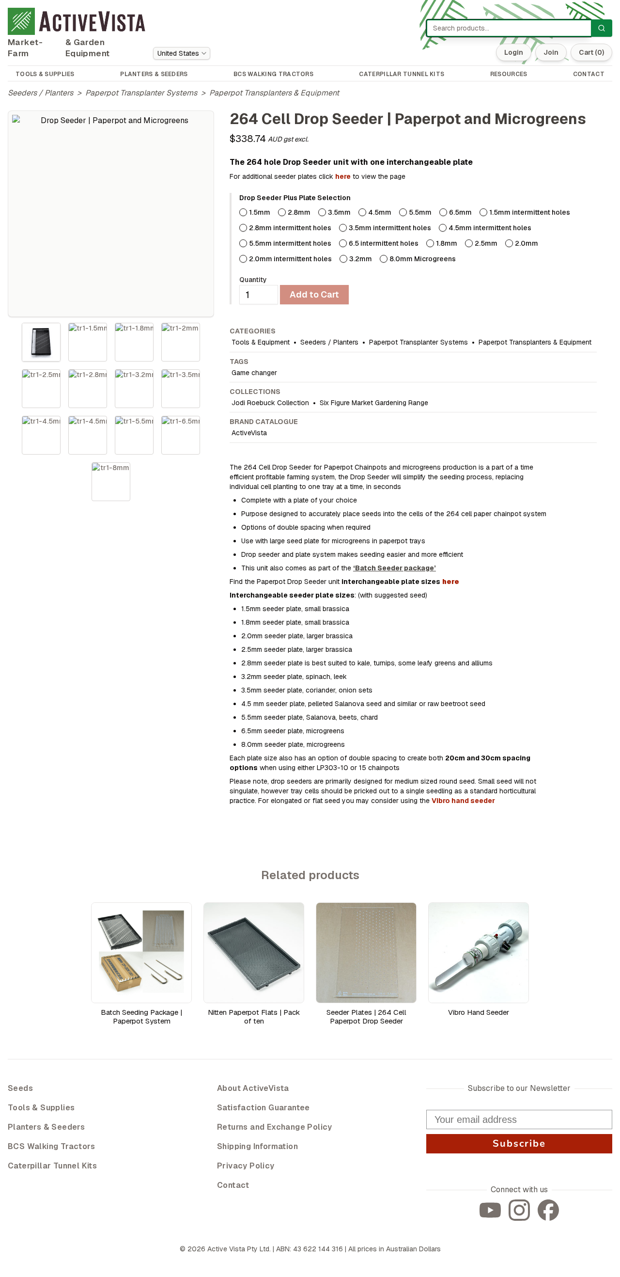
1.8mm (446, 243)
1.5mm (259, 212)
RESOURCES (508, 74)
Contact (233, 1185)
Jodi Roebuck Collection (270, 402)
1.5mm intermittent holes (529, 212)
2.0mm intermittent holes (290, 258)
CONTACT (588, 74)
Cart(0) (591, 52)
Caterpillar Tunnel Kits (52, 1166)
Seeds (20, 1088)
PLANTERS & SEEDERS (153, 74)
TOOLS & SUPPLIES (45, 74)
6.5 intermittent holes (383, 243)
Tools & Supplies (41, 1108)
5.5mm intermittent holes (290, 243)
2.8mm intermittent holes (290, 227)
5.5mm (420, 212)
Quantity (253, 279)
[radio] (243, 212)
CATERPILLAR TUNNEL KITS (401, 74)
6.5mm (460, 212)
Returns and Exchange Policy (274, 1127)
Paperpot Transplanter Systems (141, 93)
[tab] (41, 342)
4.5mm (379, 212)
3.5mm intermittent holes (390, 227)
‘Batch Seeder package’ (394, 568)
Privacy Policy (246, 1166)
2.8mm (299, 212)
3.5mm (339, 212)
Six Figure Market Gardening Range (374, 402)
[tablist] (111, 412)
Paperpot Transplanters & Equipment (274, 93)
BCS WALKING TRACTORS (273, 74)
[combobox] (181, 53)
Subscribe (519, 1143)
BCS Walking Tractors (51, 1146)
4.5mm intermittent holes (490, 227)
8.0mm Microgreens (422, 258)
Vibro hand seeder (463, 800)
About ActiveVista (253, 1088)
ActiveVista (249, 432)
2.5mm (486, 243)
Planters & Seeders (46, 1127)
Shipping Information (257, 1146)
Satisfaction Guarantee (263, 1108)
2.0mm (526, 243)
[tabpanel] (111, 213)
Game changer (254, 372)
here (343, 176)
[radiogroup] (418, 235)
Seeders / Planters (40, 93)
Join (550, 52)
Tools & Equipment (261, 342)
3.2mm (360, 258)
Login (513, 52)
